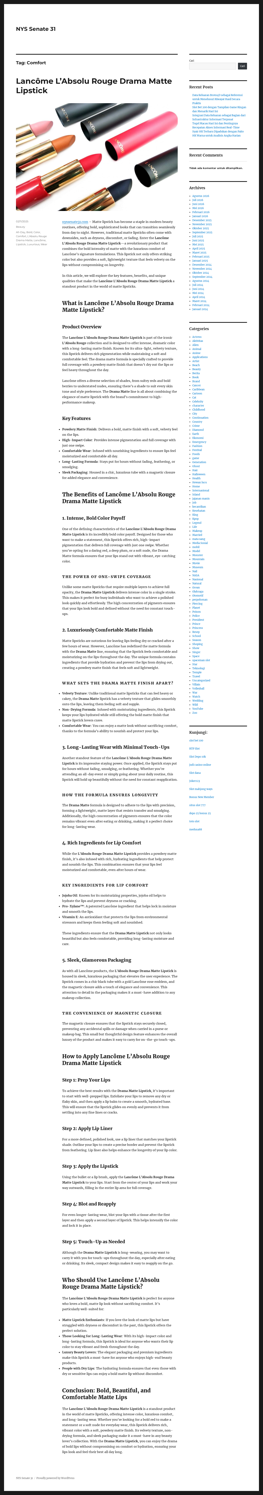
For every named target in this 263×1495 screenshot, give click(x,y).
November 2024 (202, 268)
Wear (44, 244)
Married (197, 535)
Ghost (196, 466)
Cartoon (197, 393)
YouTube (197, 708)
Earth (195, 434)
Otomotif (197, 595)
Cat (194, 397)
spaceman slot (201, 660)
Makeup (197, 531)
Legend (196, 523)
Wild (195, 704)
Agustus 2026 (200, 196)
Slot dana (195, 773)
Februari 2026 (201, 212)
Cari (191, 60)
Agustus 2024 (200, 281)
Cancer (196, 385)
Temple (197, 672)
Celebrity (197, 401)
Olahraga (197, 591)
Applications (200, 357)
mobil (195, 547)
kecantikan (199, 506)
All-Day (20, 232)
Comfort (21, 236)
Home (196, 486)
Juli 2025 (197, 236)
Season (196, 640)
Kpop (195, 518)
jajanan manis (201, 498)
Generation (199, 462)
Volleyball (198, 688)
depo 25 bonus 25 (200, 813)
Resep (196, 632)
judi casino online (200, 764)
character (198, 405)
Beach (196, 365)
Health (196, 478)
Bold (29, 232)
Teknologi (198, 668)
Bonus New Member (201, 797)
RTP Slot (194, 748)
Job (194, 502)
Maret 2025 (199, 252)
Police (196, 615)
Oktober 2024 (200, 272)
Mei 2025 (198, 244)
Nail (194, 571)
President (198, 620)
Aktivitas (197, 341)
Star (194, 664)
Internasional (200, 490)
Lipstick (21, 244)
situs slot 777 (197, 805)
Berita (196, 373)
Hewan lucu (199, 482)
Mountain (198, 559)
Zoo (194, 712)
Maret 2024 (199, 301)
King (195, 514)
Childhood (198, 409)
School (196, 636)
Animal (196, 349)
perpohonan (200, 599)
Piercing (197, 603)
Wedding (197, 700)
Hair (195, 470)
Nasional (197, 579)
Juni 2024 (198, 289)
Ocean (196, 587)
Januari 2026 (200, 216)
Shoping (197, 644)
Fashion (197, 446)
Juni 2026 (198, 204)
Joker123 (194, 781)
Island (196, 494)
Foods (196, 454)
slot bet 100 (196, 740)
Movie (196, 563)
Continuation (200, 417)
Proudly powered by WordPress (55, 1478)
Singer (196, 652)
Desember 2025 (202, 220)
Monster (197, 555)
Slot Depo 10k (197, 756)
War (194, 692)
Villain (196, 684)
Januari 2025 (200, 260)
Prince (196, 624)
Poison (196, 611)
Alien (195, 345)
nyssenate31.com (75, 222)
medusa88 (195, 829)
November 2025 (202, 224)
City (194, 413)
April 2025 (198, 248)
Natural (196, 583)
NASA (195, 575)
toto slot (194, 821)
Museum (197, 567)
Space (195, 656)
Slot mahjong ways (201, 789)
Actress (197, 337)
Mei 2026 (198, 208)
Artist (195, 361)
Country (197, 421)
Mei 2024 (198, 293)
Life (194, 527)
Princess (197, 628)
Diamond (198, 430)
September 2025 (202, 232)
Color (37, 232)
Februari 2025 (200, 256)
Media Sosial (200, 543)
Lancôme (40, 240)
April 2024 (198, 297)
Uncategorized (201, 680)
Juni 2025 (198, 240)
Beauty (20, 226)
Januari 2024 (200, 309)
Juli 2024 (197, 285)
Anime (196, 353)
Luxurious (33, 244)
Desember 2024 (202, 264)
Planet (196, 607)
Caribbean (198, 389)
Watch (196, 696)
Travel (196, 676)
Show (195, 648)
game (195, 458)
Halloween (198, 474)
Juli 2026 (197, 200)
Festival (197, 450)
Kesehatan (198, 510)
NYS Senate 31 (36, 29)
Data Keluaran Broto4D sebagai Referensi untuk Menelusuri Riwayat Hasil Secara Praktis (217, 99)
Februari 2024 (200, 305)
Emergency (199, 442)
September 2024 (202, 277)
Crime (196, 426)
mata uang (198, 539)
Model (196, 551)
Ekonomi (198, 438)
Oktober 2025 (200, 228)
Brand (196, 381)
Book (195, 377)
